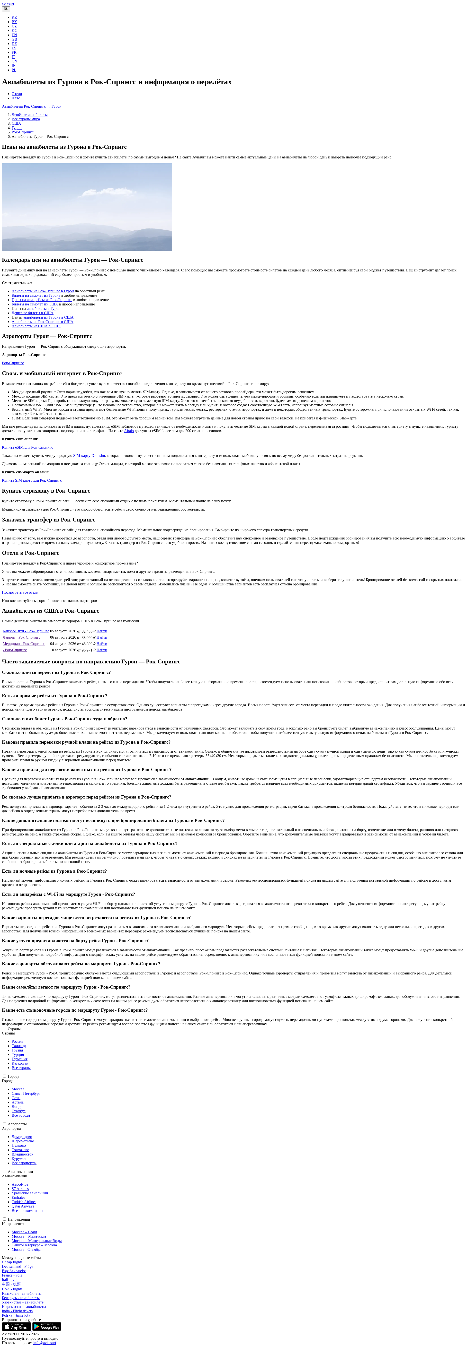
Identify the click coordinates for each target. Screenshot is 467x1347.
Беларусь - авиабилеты (21, 1298)
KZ (14, 17)
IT (13, 57)
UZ (14, 26)
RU (6, 9)
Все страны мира (26, 119)
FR (14, 52)
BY (14, 22)
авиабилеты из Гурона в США (48, 317)
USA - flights (12, 1289)
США (16, 123)
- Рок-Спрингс (15, 650)
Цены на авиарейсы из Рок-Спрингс (42, 300)
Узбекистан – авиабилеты (23, 1302)
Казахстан (20, 1063)
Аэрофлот (20, 1184)
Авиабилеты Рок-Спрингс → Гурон (32, 106)
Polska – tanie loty (16, 1315)
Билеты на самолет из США (35, 304)
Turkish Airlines (24, 1202)
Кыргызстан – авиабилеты (24, 1306)
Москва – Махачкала (29, 1236)
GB (14, 39)
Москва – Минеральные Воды (37, 1241)
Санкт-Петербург (26, 1093)
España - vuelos (14, 1271)
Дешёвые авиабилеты (30, 115)
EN (14, 35)
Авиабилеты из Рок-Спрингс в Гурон (43, 291)
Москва (18, 1089)
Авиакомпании (20, 1172)
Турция (18, 1054)
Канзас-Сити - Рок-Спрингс (26, 631)
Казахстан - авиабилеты (22, 1293)
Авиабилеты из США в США (36, 326)
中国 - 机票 (11, 1284)
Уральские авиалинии (30, 1193)
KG (15, 30)
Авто (16, 98)
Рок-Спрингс (23, 132)
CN (14, 61)
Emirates (18, 1197)
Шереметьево (23, 1141)
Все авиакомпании (27, 1210)
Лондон (18, 1106)
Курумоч (19, 1158)
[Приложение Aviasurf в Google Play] (46, 1330)
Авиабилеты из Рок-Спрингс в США (42, 322)
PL (14, 70)
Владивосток (22, 1154)
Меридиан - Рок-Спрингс (24, 644)
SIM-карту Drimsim (89, 455)
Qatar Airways (23, 1206)
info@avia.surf (44, 1343)
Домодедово (22, 1137)
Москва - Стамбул (26, 1249)
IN (14, 65)
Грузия (17, 1050)
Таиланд (19, 1046)
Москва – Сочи (24, 1232)
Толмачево (20, 1150)
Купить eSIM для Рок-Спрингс (27, 447)
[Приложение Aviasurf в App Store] (17, 1330)
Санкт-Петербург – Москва (34, 1245)
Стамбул (19, 1111)
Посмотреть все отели (20, 592)
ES (14, 48)
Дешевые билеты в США (33, 313)
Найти (102, 631)
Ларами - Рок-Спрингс (21, 637)
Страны (14, 1029)
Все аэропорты (24, 1163)
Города (13, 1076)
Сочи (16, 1098)
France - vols (12, 1275)
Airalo (129, 431)
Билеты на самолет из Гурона (36, 295)
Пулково (19, 1145)
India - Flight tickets (17, 1311)
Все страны (21, 1068)
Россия (17, 1041)
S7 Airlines (20, 1189)
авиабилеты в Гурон (44, 308)
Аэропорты (17, 1124)
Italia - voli (10, 1279)
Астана (18, 1102)
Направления (19, 1219)
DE (14, 44)
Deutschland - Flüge (17, 1266)
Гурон (17, 128)
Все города (21, 1115)
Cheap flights (12, 1262)
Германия (19, 1059)
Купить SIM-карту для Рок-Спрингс (32, 480)
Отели (17, 94)
